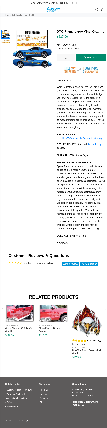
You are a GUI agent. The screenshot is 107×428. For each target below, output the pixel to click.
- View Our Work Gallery (16, 394)
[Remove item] (103, 3)
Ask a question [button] (89, 264)
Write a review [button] (70, 264)
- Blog (41, 402)
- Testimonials (11, 406)
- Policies (43, 394)
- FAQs (8, 402)
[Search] (97, 9)
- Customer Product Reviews (18, 390)
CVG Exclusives (79, 347)
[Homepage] (53, 9)
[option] (5, 34)
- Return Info (44, 398)
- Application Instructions (16, 398)
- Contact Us (78, 405)
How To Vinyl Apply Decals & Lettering (82, 138)
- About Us (43, 390)
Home (7, 15)
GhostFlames (11, 325)
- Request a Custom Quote (85, 402)
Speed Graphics (71, 48)
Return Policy (94, 144)
